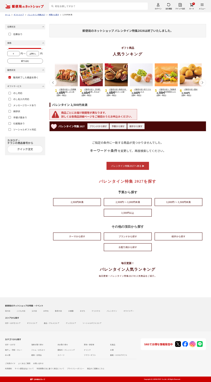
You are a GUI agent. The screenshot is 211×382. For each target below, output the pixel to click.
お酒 (112, 350)
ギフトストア (32, 323)
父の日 (34, 311)
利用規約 (8, 368)
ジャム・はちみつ (38, 350)
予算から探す (118, 126)
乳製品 (112, 344)
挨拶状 (16, 111)
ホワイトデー (128, 311)
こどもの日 (21, 311)
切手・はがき (10, 344)
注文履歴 (168, 8)
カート (191, 8)
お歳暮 (70, 311)
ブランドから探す (98, 126)
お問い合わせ (38, 363)
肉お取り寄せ (63, 344)
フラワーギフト (90, 355)
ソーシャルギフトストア (92, 323)
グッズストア (71, 323)
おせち (82, 311)
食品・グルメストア (51, 323)
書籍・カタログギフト (118, 355)
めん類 (7, 355)
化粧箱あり (19, 123)
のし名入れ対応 (21, 99)
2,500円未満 (77, 202)
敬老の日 (58, 311)
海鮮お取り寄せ (37, 344)
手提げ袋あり (20, 117)
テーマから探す (77, 236)
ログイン (158, 8)
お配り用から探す (128, 247)
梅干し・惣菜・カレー (13, 350)
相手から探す (135, 126)
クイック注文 (180, 8)
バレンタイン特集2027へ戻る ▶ (127, 166)
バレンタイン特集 (71, 126)
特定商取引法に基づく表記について (50, 368)
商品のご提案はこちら (95, 368)
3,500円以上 (127, 212)
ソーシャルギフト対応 (24, 129)
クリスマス (96, 311)
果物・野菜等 (89, 344)
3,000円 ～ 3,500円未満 (178, 202)
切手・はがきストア (13, 323)
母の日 (7, 311)
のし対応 (17, 93)
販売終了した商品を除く (25, 77)
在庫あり (17, 34)
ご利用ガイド (10, 363)
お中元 (46, 311)
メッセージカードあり (24, 105)
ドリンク (87, 350)
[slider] (8, 48)
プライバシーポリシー (75, 368)
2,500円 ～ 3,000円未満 (128, 202)
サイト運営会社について (24, 368)
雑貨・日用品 (36, 355)
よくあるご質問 (24, 363)
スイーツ (61, 355)
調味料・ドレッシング (66, 350)
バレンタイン (112, 311)
